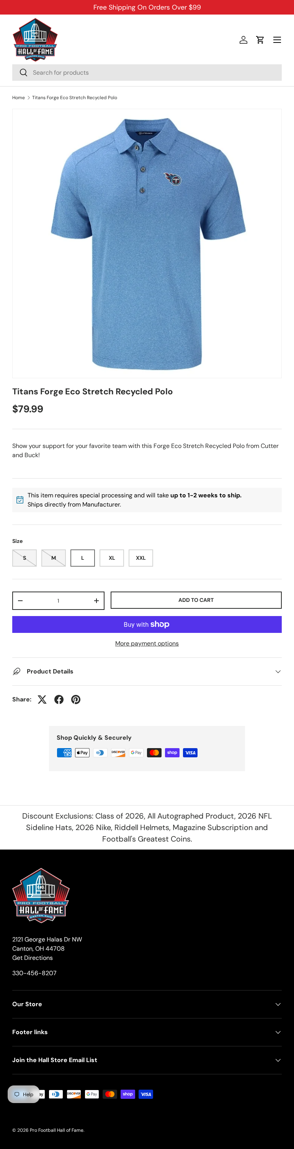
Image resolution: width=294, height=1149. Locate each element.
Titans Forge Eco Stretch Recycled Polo (74, 97)
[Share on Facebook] (59, 699)
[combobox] (147, 72)
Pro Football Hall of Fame (56, 1130)
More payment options (147, 643)
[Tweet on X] (42, 699)
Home (18, 97)
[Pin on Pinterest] (75, 699)
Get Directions (32, 958)
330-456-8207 (34, 973)
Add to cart (196, 600)
